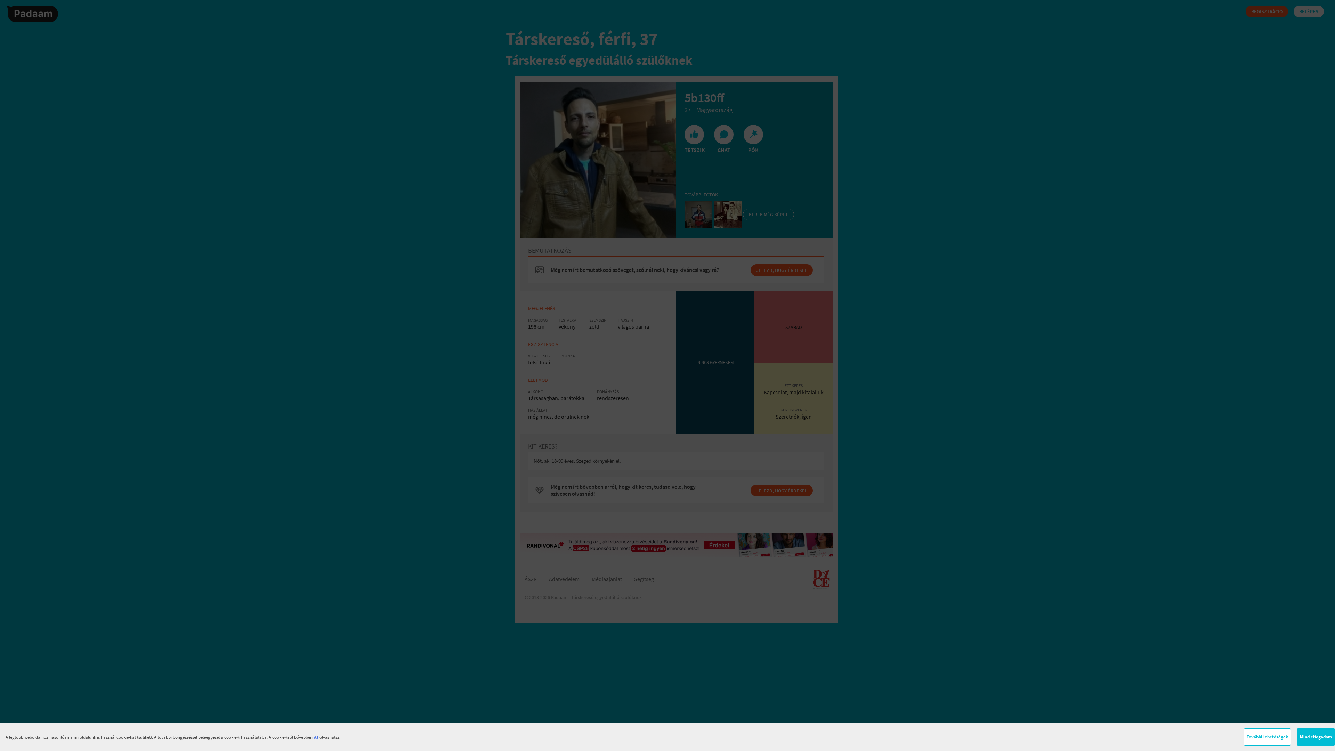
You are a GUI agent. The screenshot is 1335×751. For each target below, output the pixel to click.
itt (316, 737)
